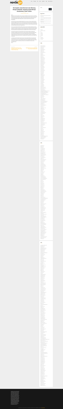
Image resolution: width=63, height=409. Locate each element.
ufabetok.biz (41, 83)
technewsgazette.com (43, 190)
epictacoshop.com (42, 206)
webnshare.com (42, 291)
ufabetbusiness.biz (42, 70)
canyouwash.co (42, 48)
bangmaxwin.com (42, 204)
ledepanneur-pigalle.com (43, 212)
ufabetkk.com (42, 188)
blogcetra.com (42, 303)
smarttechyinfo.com (42, 275)
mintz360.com (42, 272)
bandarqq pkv (42, 38)
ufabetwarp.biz (42, 64)
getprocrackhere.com (42, 365)
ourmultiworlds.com (42, 148)
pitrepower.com (42, 225)
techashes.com (42, 47)
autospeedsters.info (42, 317)
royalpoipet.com (42, 354)
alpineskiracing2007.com (43, 223)
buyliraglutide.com (42, 61)
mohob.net (41, 273)
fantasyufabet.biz (42, 67)
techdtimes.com (42, 50)
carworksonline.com (42, 160)
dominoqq (41, 34)
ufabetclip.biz (42, 65)
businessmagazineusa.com (43, 331)
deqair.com (41, 114)
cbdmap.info (41, 256)
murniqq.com (17, 399)
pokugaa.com (42, 379)
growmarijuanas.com (42, 290)
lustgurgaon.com (42, 268)
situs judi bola (16, 393)
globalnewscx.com (42, 306)
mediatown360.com (42, 226)
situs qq (12, 398)
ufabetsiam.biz (42, 68)
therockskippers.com (42, 220)
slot (11, 395)
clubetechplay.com (42, 362)
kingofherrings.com (42, 192)
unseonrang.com (42, 301)
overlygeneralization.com (43, 292)
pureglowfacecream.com (43, 191)
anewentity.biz (42, 194)
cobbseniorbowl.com (42, 99)
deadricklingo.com (42, 320)
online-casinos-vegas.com (43, 229)
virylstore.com (42, 162)
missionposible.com (42, 228)
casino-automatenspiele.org (43, 178)
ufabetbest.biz (42, 77)
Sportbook (43, 1)
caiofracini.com (42, 299)
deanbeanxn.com (42, 257)
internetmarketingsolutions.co (43, 304)
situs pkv (41, 32)
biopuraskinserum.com (43, 207)
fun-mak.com (42, 348)
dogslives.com (42, 307)
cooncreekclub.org (42, 149)
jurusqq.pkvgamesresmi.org (14, 404)
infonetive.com (42, 205)
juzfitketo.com (42, 134)
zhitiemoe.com (42, 129)
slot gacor (41, 29)
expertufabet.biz (42, 66)
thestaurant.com (42, 355)
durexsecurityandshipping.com (44, 101)
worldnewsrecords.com (43, 335)
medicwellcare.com (42, 332)
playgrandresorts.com (43, 381)
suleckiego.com (42, 238)
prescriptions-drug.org (43, 165)
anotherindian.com (42, 131)
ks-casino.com (42, 110)
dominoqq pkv (17, 391)
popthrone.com (42, 259)
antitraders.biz (42, 95)
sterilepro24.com (42, 336)
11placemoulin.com (42, 271)
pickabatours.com (42, 251)
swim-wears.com (42, 156)
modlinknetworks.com (43, 370)
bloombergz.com (42, 175)
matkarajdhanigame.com (43, 258)
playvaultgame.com (42, 380)
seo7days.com (42, 196)
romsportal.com (42, 382)
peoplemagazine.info (42, 46)
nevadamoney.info (42, 210)
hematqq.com (12, 400)
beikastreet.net (42, 146)
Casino (40, 1)
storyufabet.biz (42, 80)
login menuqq (16, 400)
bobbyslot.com (42, 270)
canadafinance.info (42, 209)
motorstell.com (42, 163)
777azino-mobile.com (42, 98)
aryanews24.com (42, 96)
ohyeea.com (41, 128)
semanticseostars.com (43, 288)
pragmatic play (17, 394)
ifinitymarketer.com (42, 368)
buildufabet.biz (42, 86)
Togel (46, 1)
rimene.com (41, 211)
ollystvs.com (41, 305)
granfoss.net (41, 221)
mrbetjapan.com (42, 193)
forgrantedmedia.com (43, 157)
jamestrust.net (42, 181)
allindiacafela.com (42, 222)
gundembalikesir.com (42, 52)
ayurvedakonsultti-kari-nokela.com (44, 94)
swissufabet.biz (42, 69)
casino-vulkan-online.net (43, 224)
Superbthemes (43, 407)
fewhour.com (41, 286)
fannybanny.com (42, 367)
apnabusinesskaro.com (43, 237)
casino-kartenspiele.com (43, 177)
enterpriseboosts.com (43, 176)
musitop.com (41, 125)
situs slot (14, 394)
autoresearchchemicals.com (43, 236)
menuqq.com (12, 391)
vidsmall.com (41, 333)
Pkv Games (34, 1)
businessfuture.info (42, 254)
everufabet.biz (42, 84)
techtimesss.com (42, 161)
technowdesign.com (42, 100)
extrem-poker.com (42, 109)
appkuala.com (42, 195)
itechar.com (41, 53)
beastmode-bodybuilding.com (43, 252)
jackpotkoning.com (42, 369)
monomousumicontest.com (43, 319)
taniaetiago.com (42, 133)
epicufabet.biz (42, 81)
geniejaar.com (42, 269)
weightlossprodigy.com (43, 274)
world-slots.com (42, 260)
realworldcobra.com (42, 315)
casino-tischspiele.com (43, 179)
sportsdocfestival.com (43, 383)
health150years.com (42, 164)
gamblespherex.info (42, 322)
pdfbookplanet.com (42, 308)
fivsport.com (41, 117)
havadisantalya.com (42, 49)
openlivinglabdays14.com (43, 93)
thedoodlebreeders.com (43, 112)
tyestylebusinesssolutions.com (44, 353)
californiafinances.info (43, 208)
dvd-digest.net (42, 213)
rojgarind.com (42, 285)
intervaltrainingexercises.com (43, 352)
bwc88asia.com (42, 108)
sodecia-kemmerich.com (43, 347)
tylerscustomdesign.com (43, 159)
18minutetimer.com (42, 287)
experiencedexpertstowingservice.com (44, 339)
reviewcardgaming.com (43, 338)
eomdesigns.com (42, 324)
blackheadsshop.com (42, 340)
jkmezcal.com (42, 351)
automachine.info (42, 316)
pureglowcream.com (42, 197)
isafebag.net (41, 174)
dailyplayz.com (42, 364)
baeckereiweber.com (42, 45)
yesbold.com (41, 54)
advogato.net (41, 173)
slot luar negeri (12, 393)
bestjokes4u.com (42, 267)
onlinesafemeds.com (42, 62)
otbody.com (41, 180)
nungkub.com (42, 130)
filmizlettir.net (42, 147)
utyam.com (41, 126)
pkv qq (15, 391)
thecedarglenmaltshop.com (43, 245)
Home (31, 1)
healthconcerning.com (43, 284)
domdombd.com (42, 363)
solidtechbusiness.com (43, 337)
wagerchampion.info (42, 318)
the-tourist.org (42, 172)
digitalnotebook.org (42, 276)
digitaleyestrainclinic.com (43, 227)
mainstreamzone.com (43, 289)
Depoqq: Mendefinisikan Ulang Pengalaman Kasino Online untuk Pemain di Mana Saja (16, 48)
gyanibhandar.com (42, 63)
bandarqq (41, 33)
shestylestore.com (42, 384)
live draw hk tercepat (42, 30)
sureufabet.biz (42, 78)
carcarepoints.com (42, 111)
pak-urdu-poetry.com (42, 302)
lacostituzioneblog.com (43, 127)
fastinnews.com (42, 366)
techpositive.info (42, 300)
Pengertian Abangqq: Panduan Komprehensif (45, 17)
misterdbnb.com (42, 350)
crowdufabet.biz (42, 85)
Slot (37, 1)
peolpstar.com (42, 158)
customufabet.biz (42, 79)
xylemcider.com (42, 132)
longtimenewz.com (42, 371)
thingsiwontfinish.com (43, 385)
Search (41, 7)
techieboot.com (42, 51)
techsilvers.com (42, 115)
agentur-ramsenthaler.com (43, 323)
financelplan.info (42, 253)
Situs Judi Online (50, 1)
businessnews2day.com (43, 334)
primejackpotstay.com (43, 378)
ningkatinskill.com (42, 116)
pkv (40, 31)
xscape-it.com (42, 97)
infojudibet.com (42, 255)
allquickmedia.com (42, 189)
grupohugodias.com (42, 113)
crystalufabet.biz (42, 82)
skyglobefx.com (42, 321)
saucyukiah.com (42, 145)
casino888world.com (42, 349)
